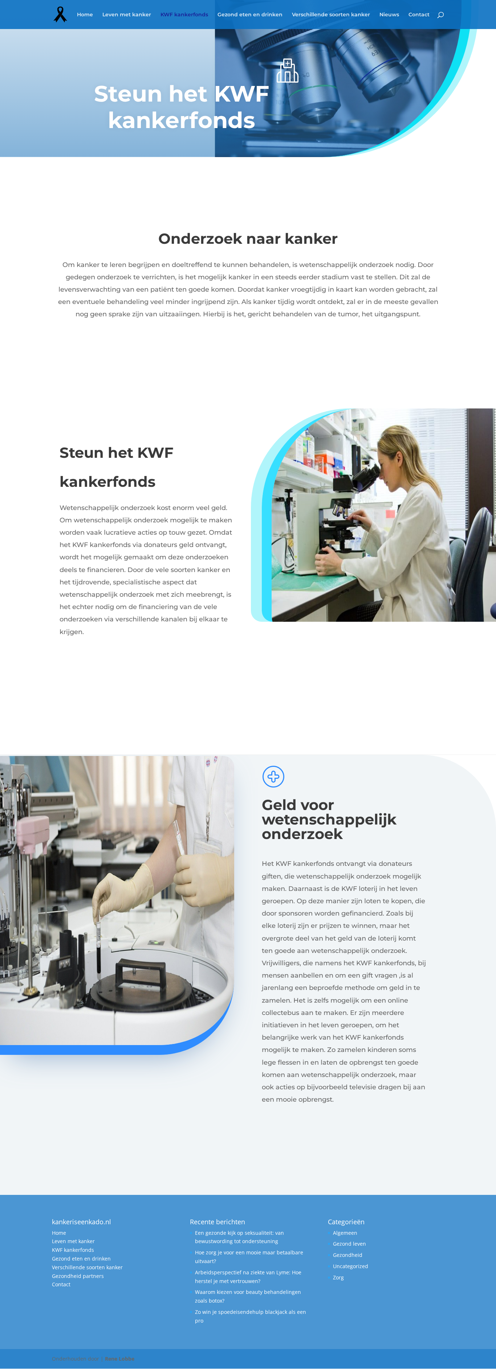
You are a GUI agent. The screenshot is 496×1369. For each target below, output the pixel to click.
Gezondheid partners (78, 1276)
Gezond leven (349, 1243)
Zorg (338, 1277)
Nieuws (389, 15)
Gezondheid (347, 1254)
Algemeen (345, 1232)
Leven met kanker (126, 15)
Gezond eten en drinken (249, 15)
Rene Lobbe (119, 1358)
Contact (419, 15)
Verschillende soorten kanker (331, 15)
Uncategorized (350, 1266)
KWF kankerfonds (184, 15)
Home (85, 15)
